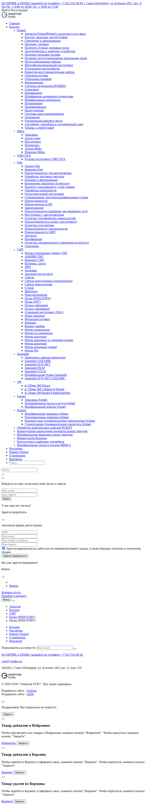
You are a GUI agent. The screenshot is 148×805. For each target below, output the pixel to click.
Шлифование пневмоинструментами (49, 96)
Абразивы (31, 134)
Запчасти (31, 235)
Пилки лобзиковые (37, 308)
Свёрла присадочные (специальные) (48, 281)
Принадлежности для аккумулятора (48, 173)
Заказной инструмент (39, 274)
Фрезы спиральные (37, 329)
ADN (30, 694)
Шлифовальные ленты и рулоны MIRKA (44, 445)
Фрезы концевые (36, 343)
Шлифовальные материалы (43, 100)
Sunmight (23, 354)
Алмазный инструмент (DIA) (44, 312)
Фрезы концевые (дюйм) (41, 347)
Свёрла (29, 277)
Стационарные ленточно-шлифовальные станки (56, 197)
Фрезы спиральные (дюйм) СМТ (46, 253)
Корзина (7, 772)
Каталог (14, 26)
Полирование (34, 103)
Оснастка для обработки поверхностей (50, 218)
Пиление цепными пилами (42, 54)
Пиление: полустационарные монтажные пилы (56, 58)
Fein (19, 162)
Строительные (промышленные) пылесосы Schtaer (58, 424)
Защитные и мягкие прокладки (45, 357)
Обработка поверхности (40, 190)
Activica (31, 690)
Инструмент (33, 141)
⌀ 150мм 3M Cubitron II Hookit (44, 389)
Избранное (9, 743)
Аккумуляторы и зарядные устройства (50, 51)
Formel (21, 396)
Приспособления (36, 294)
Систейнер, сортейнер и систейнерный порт (54, 124)
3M (19, 381)
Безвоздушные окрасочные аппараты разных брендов (52, 431)
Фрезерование (34, 82)
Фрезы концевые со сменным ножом (49, 340)
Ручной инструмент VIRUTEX (45, 159)
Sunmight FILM (35, 368)
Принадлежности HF (38, 204)
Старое (29, 287)
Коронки (30, 322)
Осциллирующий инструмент (44, 193)
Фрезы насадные (36, 336)
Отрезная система (36, 75)
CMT (20, 249)
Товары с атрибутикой (39, 127)
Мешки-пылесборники (32, 438)
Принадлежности (36, 200)
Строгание (32, 89)
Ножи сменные (35, 315)
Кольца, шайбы (35, 326)
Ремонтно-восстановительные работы (50, 72)
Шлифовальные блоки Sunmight (46, 374)
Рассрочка (16, 448)
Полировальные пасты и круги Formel (50, 403)
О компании (17, 455)
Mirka (20, 131)
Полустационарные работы (43, 61)
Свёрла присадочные (38, 284)
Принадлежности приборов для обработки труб (56, 211)
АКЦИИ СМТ (34, 256)
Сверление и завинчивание (43, 40)
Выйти (13, 585)
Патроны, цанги (35, 263)
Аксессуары (32, 138)
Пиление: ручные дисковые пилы (47, 47)
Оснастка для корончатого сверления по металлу (57, 242)
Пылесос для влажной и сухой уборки (50, 187)
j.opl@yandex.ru (12, 661)
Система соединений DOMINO (45, 86)
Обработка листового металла (44, 176)
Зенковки (31, 270)
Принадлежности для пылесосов (46, 228)
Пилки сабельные (36, 305)
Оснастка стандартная (39, 225)
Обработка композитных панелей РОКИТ (44, 427)
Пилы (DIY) (33, 301)
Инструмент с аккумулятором (44, 214)
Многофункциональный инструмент (49, 65)
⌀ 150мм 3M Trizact (37, 385)
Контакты (15, 459)
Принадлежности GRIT (40, 232)
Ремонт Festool (19, 452)
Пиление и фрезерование (41, 180)
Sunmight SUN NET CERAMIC (45, 378)
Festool (21, 30)
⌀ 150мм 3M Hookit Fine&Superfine (47, 392)
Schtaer (21, 410)
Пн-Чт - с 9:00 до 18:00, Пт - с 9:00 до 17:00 (30, 6)
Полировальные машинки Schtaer (47, 417)
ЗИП (28, 267)
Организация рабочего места (44, 120)
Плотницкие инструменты (42, 68)
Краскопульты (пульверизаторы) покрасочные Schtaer (60, 420)
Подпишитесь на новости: (19, 647)
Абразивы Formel (36, 399)
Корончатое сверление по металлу (47, 183)
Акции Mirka (33, 148)
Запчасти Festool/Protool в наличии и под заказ (55, 33)
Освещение (32, 117)
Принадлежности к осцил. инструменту (51, 221)
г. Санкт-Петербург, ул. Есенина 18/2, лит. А (113, 3)
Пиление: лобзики (37, 44)
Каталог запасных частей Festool (46, 37)
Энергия (14, 606)
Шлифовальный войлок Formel (45, 406)
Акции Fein (32, 166)
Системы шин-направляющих (44, 113)
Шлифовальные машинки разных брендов (45, 434)
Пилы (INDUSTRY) (38, 298)
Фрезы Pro (31, 350)
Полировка (32, 145)
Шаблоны (31, 291)
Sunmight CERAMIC (38, 361)
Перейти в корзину (14, 596)
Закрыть (8, 714)
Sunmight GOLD (35, 371)
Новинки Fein (34, 169)
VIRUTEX (24, 155)
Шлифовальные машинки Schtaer (46, 413)
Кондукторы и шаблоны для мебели (40, 441)
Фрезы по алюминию (39, 333)
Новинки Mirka (35, 152)
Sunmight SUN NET (37, 364)
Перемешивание (35, 106)
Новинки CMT (34, 260)
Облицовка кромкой (38, 79)
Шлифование (33, 93)
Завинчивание (34, 207)
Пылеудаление (34, 110)
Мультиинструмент (37, 319)
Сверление (32, 246)
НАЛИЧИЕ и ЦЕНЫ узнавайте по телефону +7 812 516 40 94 (42, 3)
